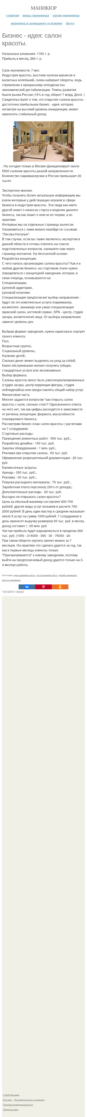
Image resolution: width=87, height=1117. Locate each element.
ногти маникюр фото (46, 575)
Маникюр (43, 7)
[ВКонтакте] (27, 586)
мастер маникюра (11, 580)
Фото (70, 23)
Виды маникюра (36, 15)
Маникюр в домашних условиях (36, 23)
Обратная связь (10, 1109)
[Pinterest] (43, 586)
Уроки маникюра (66, 15)
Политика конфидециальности (18, 1104)
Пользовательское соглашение (29, 1099)
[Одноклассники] (60, 586)
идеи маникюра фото (24, 575)
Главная (12, 15)
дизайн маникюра (68, 575)
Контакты (7, 1099)
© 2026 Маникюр (11, 1095)
